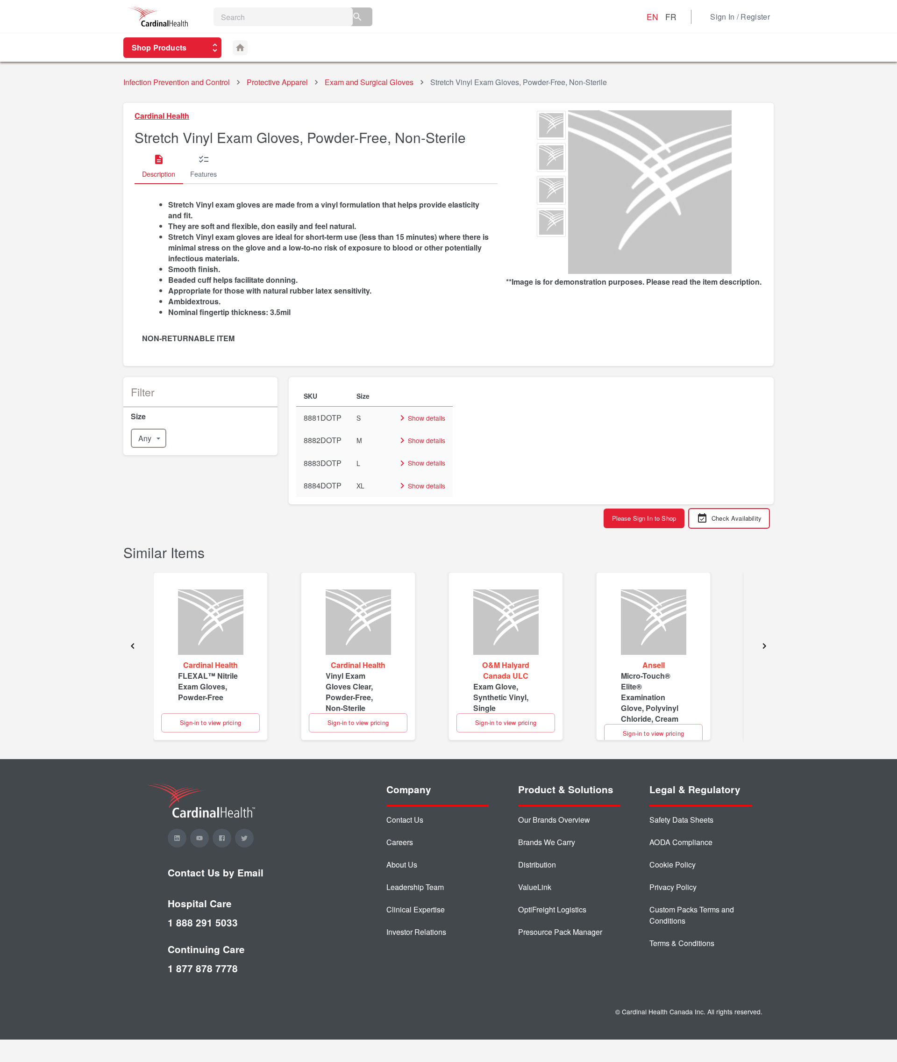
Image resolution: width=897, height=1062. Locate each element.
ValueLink (534, 887)
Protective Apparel (277, 82)
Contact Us (404, 819)
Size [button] (363, 396)
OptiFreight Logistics (552, 909)
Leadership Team (415, 887)
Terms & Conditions (681, 943)
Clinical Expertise (415, 909)
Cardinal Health (162, 115)
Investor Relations (416, 931)
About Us (401, 864)
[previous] (132, 647)
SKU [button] (310, 396)
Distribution (537, 864)
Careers (399, 842)
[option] (551, 126)
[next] (764, 647)
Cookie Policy (672, 864)
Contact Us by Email (215, 872)
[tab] (159, 166)
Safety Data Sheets (681, 819)
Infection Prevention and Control (176, 82)
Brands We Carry (546, 842)
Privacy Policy (673, 887)
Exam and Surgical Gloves (369, 82)
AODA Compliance (680, 842)
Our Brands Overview (554, 819)
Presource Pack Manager (560, 931)
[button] (200, 416)
